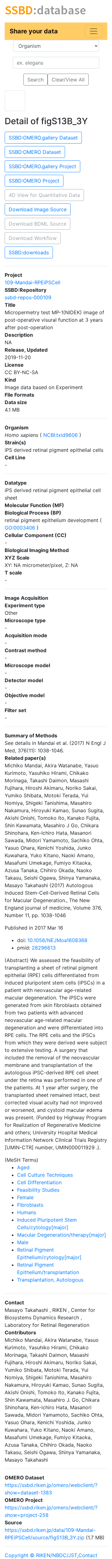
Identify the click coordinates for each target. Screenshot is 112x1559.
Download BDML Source (37, 224)
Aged (23, 1167)
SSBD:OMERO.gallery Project (42, 166)
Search (35, 79)
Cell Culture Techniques (45, 1175)
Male (22, 1242)
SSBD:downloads (29, 252)
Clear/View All (68, 79)
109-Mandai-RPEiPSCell (32, 282)
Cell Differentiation (39, 1182)
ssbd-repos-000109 (28, 297)
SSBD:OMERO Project (34, 181)
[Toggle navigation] (93, 31)
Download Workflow (33, 238)
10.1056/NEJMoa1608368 (57, 940)
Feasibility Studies (38, 1190)
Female (25, 1197)
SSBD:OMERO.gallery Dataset (43, 137)
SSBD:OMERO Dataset (35, 152)
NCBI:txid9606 (60, 435)
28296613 (44, 948)
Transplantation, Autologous (50, 1280)
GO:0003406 (21, 528)
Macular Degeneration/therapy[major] (61, 1235)
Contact (87, 1555)
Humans (26, 1212)
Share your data (34, 31)
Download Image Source (38, 209)
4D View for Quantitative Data (44, 195)
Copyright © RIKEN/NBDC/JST (41, 1555)
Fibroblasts (30, 1205)
